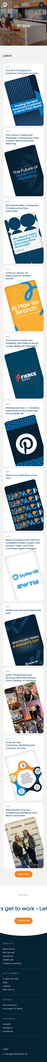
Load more (23, 874)
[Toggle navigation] (41, 4)
